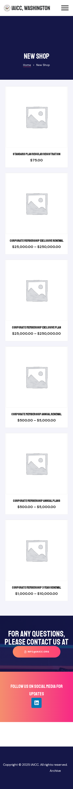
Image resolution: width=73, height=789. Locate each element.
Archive (55, 771)
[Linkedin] (36, 703)
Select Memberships (41, 121)
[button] (36, 652)
